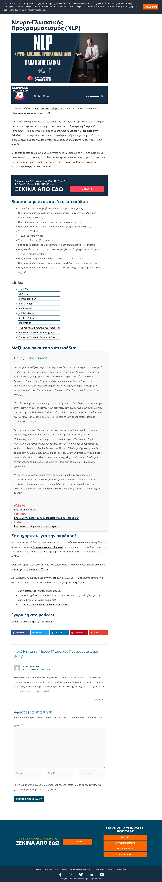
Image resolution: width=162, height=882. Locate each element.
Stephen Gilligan (27, 318)
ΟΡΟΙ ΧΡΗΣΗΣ (61, 869)
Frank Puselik (25, 308)
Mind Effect (24, 289)
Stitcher (25, 621)
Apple (15, 621)
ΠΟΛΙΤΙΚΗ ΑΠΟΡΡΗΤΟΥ (80, 869)
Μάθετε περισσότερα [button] (37, 10)
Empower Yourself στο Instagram (36, 332)
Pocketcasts (48, 621)
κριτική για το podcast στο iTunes (30, 569)
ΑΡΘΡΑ (39, 869)
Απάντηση (99, 699)
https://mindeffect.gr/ (25, 509)
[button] (20, 632)
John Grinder (25, 303)
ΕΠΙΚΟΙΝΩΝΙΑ (120, 869)
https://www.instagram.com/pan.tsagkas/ (36, 526)
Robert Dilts (24, 322)
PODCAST (49, 869)
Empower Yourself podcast (49, 108)
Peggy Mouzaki (31, 666)
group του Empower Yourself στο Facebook (46, 604)
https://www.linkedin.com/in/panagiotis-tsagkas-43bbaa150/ (46, 517)
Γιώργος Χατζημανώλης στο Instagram (39, 327)
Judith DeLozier (26, 313)
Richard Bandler (27, 298)
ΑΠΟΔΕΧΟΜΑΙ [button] (151, 7)
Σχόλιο (18, 725)
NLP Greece (24, 294)
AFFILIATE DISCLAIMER (102, 869)
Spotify (35, 621)
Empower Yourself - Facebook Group (37, 337)
